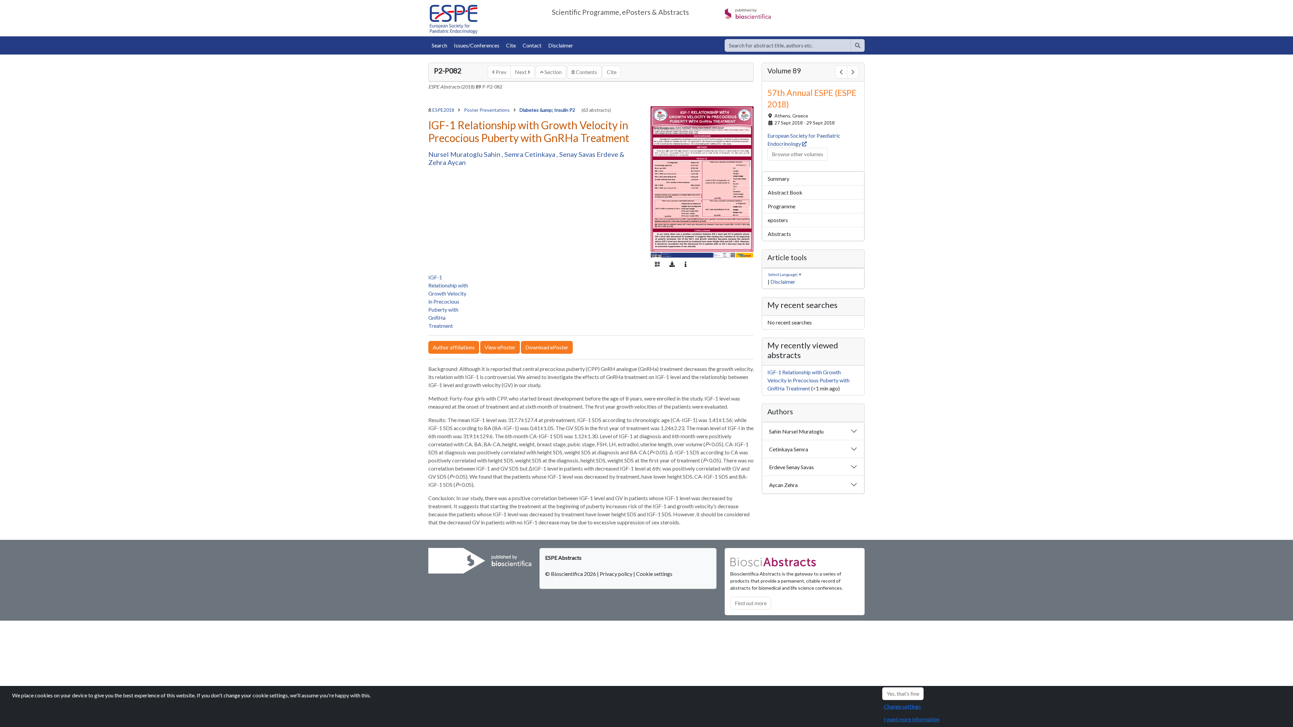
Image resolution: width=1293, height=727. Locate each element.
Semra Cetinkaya (530, 154)
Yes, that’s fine (903, 693)
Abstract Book (785, 192)
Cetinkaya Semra (788, 449)
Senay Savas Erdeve (589, 154)
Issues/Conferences (476, 45)
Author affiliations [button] (454, 347)
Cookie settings (654, 573)
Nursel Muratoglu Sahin (465, 154)
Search (439, 45)
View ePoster (500, 347)
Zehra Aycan (447, 162)
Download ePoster (546, 347)
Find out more (751, 603)
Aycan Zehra (783, 485)
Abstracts (779, 234)
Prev (500, 72)
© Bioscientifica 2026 (571, 573)
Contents (586, 72)
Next (521, 72)
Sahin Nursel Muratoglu (796, 431)
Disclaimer (560, 45)
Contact (532, 45)
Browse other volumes (797, 154)
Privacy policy (616, 573)
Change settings (902, 706)
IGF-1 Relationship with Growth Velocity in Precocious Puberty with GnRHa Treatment (448, 301)
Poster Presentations (487, 110)
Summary (778, 178)
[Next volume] (853, 72)
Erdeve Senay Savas (791, 467)
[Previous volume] (841, 72)
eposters (778, 220)
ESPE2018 (443, 110)
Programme (781, 206)
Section (552, 72)
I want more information (911, 719)
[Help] (858, 45)
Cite (511, 45)
